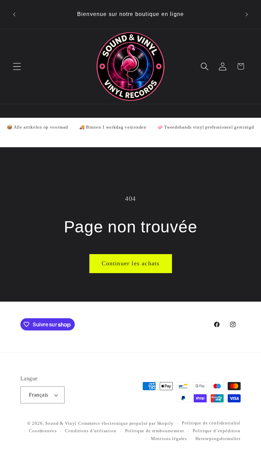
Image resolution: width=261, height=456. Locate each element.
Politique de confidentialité (211, 422)
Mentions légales (169, 438)
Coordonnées (42, 430)
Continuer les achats (131, 263)
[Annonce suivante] (246, 14)
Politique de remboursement (154, 430)
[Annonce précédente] (14, 14)
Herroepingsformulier (218, 438)
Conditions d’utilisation (90, 430)
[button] (17, 66)
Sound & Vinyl (60, 423)
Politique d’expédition (217, 430)
